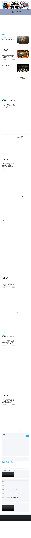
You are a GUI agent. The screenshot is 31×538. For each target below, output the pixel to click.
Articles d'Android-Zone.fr (15, 457)
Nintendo (15, 0)
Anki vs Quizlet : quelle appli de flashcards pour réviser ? (8, 463)
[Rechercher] (27, 436)
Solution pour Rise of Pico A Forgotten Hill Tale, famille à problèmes (13, 489)
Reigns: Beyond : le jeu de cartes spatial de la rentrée (8, 461)
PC (6, 99)
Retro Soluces (20, 0)
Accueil (3, 0)
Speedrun (27, 0)
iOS (4, 34)
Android (3, 34)
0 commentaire (4, 59)
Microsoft (12, 0)
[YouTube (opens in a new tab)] (29, 9)
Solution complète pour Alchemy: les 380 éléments (13, 497)
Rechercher (3, 434)
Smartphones (6, 0)
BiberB (4, 489)
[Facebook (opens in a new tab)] (27, 9)
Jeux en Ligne (24, 0)
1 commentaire (4, 404)
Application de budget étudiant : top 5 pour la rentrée (8, 462)
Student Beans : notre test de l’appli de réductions (7, 467)
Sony (9, 0)
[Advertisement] (15, 24)
